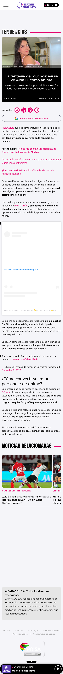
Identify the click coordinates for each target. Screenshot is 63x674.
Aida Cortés (8, 128)
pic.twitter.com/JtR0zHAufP (24, 359)
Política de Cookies (20, 634)
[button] (5, 5)
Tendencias (14, 31)
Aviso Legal (33, 630)
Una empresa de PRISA (31, 647)
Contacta (6, 630)
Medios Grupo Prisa (31, 654)
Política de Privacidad (52, 630)
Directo (50, 5)
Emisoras (19, 630)
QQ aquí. (6, 392)
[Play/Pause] (58, 668)
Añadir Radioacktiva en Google (33, 118)
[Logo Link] (28, 5)
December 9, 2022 (11, 370)
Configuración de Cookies (44, 634)
